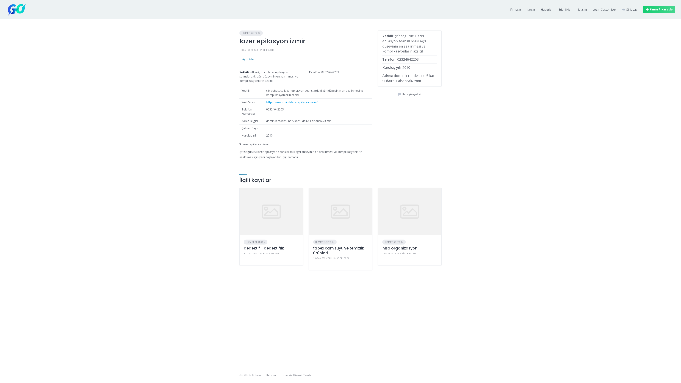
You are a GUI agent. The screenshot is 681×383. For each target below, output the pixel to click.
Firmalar (515, 10)
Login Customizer (604, 10)
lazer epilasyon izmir (256, 144)
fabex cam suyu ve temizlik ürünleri (338, 250)
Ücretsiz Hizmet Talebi (296, 375)
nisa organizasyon (399, 248)
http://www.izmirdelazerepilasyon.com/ (292, 102)
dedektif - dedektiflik (264, 248)
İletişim (582, 10)
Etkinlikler (565, 10)
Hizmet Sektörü (251, 33)
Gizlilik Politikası (250, 375)
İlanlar (531, 10)
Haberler (547, 10)
